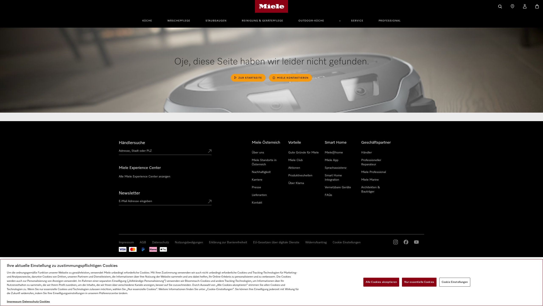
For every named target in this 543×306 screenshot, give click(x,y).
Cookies (44, 301)
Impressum (126, 242)
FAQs (328, 195)
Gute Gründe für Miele (303, 152)
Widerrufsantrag (316, 242)
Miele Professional (373, 172)
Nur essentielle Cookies (419, 282)
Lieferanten (259, 195)
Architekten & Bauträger (370, 189)
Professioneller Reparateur (371, 162)
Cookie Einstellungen (347, 242)
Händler (366, 152)
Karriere (257, 179)
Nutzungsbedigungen (189, 242)
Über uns (258, 152)
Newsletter (129, 193)
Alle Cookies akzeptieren (381, 282)
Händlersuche (132, 143)
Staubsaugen (216, 21)
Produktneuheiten (300, 175)
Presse (256, 187)
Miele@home (334, 152)
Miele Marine (370, 179)
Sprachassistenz (335, 167)
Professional (390, 21)
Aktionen (294, 167)
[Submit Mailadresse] (209, 202)
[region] (271, 282)
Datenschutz (160, 242)
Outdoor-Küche (311, 21)
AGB (143, 242)
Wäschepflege (178, 21)
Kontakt (257, 202)
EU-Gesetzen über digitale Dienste (276, 242)
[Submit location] (209, 151)
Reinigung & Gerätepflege (262, 21)
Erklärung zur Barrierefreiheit (228, 242)
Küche (147, 21)
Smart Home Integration (333, 177)
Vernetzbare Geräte (338, 187)
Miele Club (295, 160)
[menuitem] (149, 20)
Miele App (331, 160)
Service (357, 21)
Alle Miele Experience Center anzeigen (144, 176)
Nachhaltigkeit (261, 172)
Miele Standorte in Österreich (264, 162)
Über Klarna (296, 183)
